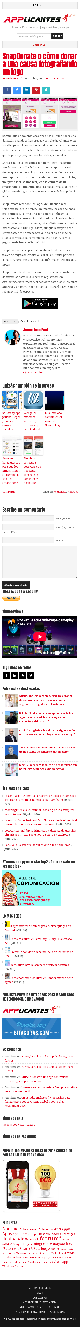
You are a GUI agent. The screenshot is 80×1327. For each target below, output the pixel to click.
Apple (66, 1229)
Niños (41, 1253)
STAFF (40, 1292)
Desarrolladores (50, 1234)
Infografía (41, 1243)
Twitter (32, 1262)
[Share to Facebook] (7, 93)
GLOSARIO (55, 1307)
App (57, 1229)
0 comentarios (55, 78)
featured (51, 1238)
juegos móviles (67, 1248)
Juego (45, 1248)
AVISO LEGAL (57, 1312)
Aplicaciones (28, 1229)
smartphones (64, 1257)
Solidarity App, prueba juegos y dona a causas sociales (11, 421)
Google (7, 1244)
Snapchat (7, 1262)
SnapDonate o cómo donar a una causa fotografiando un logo (39, 63)
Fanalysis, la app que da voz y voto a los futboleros (37, 845)
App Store (20, 1233)
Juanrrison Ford (12, 78)
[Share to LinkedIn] (26, 93)
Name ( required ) (64, 518)
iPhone (13, 1248)
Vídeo (40, 1262)
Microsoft (22, 1253)
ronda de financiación (18, 1257)
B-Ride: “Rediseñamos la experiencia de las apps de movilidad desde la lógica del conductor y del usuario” (46, 717)
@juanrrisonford (33, 372)
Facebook (32, 1239)
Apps (7, 1233)
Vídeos (47, 1261)
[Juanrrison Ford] (12, 344)
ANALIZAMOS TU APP (31, 1307)
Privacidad (50, 1253)
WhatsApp (60, 1261)
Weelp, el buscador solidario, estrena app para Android (32, 421)
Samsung (40, 1257)
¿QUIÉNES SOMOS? (40, 1288)
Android (73, 491)
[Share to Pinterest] (36, 93)
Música (32, 1253)
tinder (24, 1262)
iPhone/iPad (29, 1248)
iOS (69, 1243)
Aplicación (46, 1229)
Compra (33, 1234)
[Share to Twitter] (17, 93)
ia (31, 1244)
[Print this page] (46, 93)
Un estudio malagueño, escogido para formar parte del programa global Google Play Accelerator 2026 (37, 1101)
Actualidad (60, 491)
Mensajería (8, 1253)
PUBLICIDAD (40, 1297)
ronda (71, 1253)
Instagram (57, 1244)
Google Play (21, 1244)
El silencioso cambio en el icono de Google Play (53, 419)
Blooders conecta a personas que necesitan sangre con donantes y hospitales (32, 471)
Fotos (66, 1239)
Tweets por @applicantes (18, 1124)
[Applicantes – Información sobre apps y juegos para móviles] (39, 22)
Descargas (68, 1234)
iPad (6, 1248)
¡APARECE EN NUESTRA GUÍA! (40, 1302)
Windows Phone (12, 1266)
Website (59, 540)
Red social (61, 1253)
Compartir (8, 491)
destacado (13, 1238)
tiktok (16, 1262)
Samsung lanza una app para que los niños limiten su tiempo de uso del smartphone (11, 471)
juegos (55, 1249)
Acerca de (10, 321)
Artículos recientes (31, 321)
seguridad (51, 1257)
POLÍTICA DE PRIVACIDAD (30, 1312)
